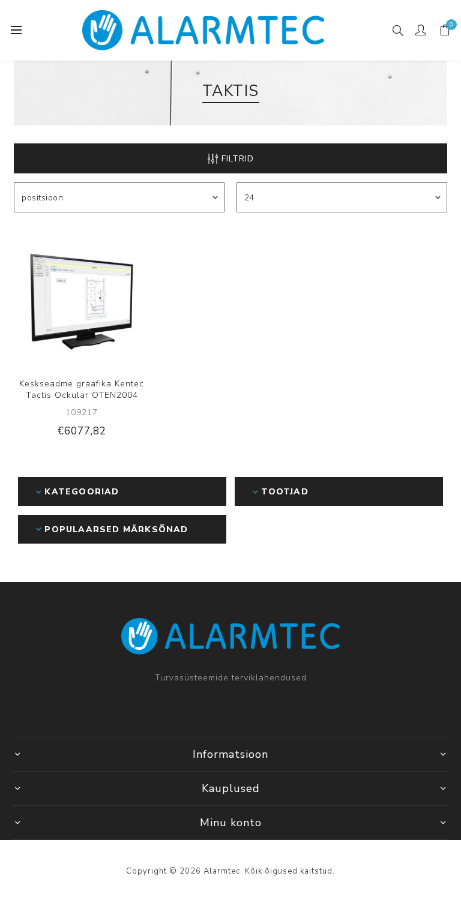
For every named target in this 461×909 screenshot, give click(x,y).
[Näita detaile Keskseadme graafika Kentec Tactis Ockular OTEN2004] (81, 298)
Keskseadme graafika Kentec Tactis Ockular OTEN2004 (81, 389)
